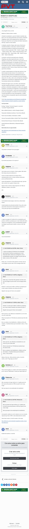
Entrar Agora (14, 468)
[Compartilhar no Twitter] (2, 485)
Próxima (23, 22)
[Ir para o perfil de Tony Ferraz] (3, 26)
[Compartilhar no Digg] (7, 485)
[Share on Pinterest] (16, 485)
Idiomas (12, 523)
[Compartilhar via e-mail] (14, 485)
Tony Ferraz (5, 17)
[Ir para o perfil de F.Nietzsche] (3, 378)
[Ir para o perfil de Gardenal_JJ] (3, 365)
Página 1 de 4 (15, 22)
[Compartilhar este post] (26, 27)
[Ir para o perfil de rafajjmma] (3, 167)
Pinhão (7, 144)
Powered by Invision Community (14, 526)
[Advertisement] (14, 506)
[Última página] (27, 22)
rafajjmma (8, 166)
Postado (11, 27)
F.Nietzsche (8, 377)
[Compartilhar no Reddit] (11, 485)
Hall (6, 394)
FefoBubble (8, 155)
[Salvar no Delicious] (9, 485)
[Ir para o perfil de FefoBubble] (3, 156)
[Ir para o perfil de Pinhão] (3, 145)
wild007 (7, 232)
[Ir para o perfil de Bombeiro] (3, 196)
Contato (18, 523)
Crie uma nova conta (14, 458)
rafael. (7, 214)
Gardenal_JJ (8, 365)
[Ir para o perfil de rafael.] (3, 215)
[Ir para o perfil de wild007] (3, 232)
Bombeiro (8, 196)
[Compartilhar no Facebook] (4, 485)
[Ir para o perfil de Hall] (3, 395)
